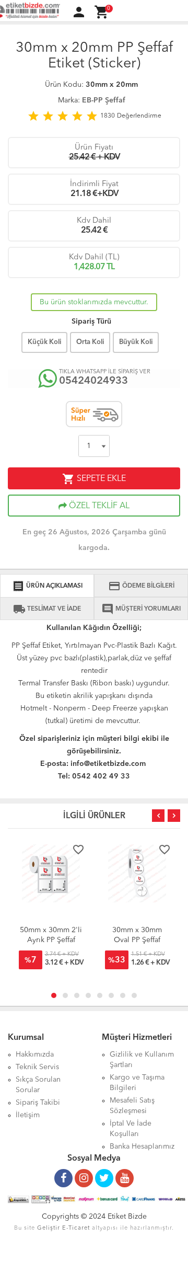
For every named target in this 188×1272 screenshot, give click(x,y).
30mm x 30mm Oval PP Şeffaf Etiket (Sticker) (137, 940)
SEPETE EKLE (94, 479)
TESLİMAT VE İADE (47, 609)
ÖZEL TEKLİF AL (98, 506)
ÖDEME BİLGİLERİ (141, 586)
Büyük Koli (135, 342)
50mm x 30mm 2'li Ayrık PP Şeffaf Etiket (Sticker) (51, 940)
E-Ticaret (76, 1228)
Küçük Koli (44, 342)
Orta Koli (90, 342)
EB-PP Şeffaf (103, 100)
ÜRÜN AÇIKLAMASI (47, 586)
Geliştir (48, 1228)
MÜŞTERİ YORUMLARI (141, 609)
